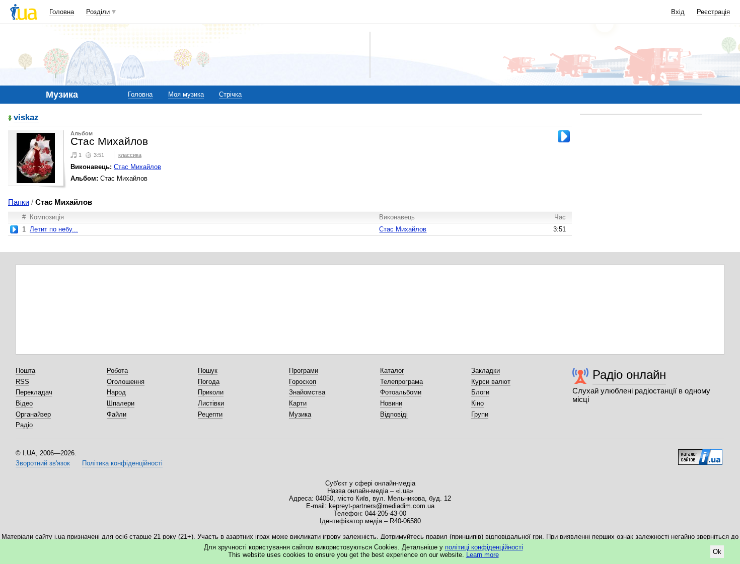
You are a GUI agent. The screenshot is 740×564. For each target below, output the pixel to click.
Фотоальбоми (400, 392)
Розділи (98, 12)
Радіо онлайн (629, 374)
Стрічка (230, 94)
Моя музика (186, 94)
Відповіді (394, 414)
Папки (18, 202)
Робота (117, 370)
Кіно (477, 403)
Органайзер (33, 414)
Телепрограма (401, 381)
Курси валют (490, 381)
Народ (116, 392)
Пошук (207, 370)
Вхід (678, 12)
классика (129, 155)
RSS (22, 381)
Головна (61, 12)
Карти (298, 403)
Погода (208, 381)
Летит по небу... (54, 229)
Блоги (480, 392)
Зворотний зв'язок (43, 463)
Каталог (392, 370)
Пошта (25, 370)
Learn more (482, 554)
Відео (24, 403)
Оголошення (125, 381)
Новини (391, 403)
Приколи (211, 392)
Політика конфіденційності (122, 463)
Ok (717, 551)
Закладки (485, 370)
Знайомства (307, 392)
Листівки (211, 403)
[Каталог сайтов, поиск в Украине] (700, 453)
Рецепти (210, 414)
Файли (116, 414)
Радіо (24, 425)
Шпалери (120, 403)
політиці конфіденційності (484, 547)
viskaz (26, 118)
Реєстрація (713, 12)
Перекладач (34, 392)
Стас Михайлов (137, 167)
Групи (479, 414)
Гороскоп (302, 381)
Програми (303, 370)
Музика (300, 414)
